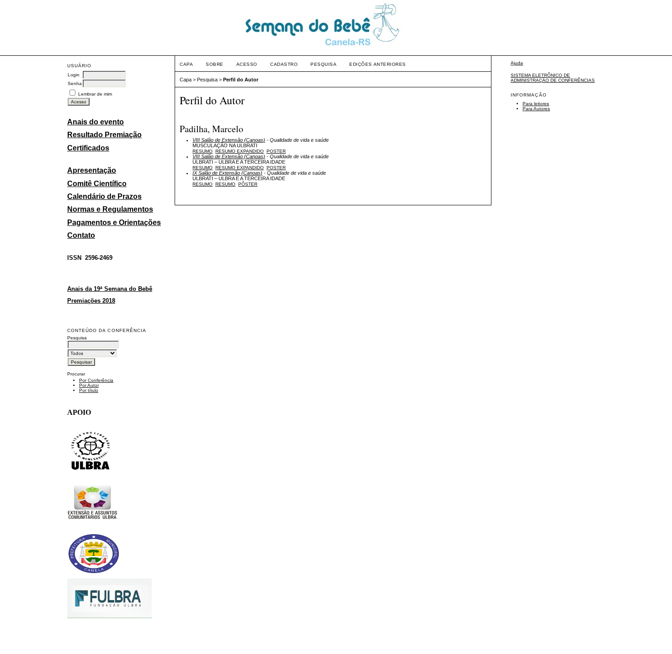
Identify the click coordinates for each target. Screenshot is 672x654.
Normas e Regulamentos (110, 209)
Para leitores (536, 103)
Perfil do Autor (240, 79)
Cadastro (284, 64)
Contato (81, 235)
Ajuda (517, 62)
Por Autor (89, 385)
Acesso (246, 64)
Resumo (202, 151)
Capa (186, 64)
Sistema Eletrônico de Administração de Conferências (553, 78)
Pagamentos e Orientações (114, 222)
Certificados (88, 148)
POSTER (276, 151)
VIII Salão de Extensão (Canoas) (228, 140)
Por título (88, 390)
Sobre (215, 64)
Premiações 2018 (91, 300)
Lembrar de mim (95, 93)
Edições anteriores (377, 64)
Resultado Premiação (104, 135)
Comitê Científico (97, 184)
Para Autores (536, 108)
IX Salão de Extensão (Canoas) (227, 173)
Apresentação (91, 170)
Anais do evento (95, 122)
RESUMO (225, 184)
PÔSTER (247, 184)
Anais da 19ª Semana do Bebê (109, 288)
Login (74, 74)
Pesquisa (323, 64)
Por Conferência (96, 380)
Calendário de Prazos (104, 196)
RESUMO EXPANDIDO (239, 151)
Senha (75, 83)
